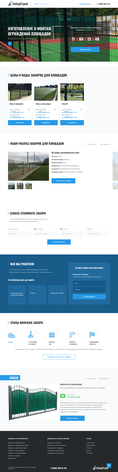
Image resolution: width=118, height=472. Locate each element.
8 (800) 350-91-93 (104, 4)
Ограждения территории (55, 450)
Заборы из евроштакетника (17, 448)
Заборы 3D (11, 458)
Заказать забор (85, 49)
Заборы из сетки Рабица (16, 450)
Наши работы (91, 445)
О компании (90, 443)
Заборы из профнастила (16, 443)
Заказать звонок (89, 296)
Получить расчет (59, 242)
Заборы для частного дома (56, 445)
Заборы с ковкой (14, 456)
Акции (88, 450)
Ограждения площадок (55, 448)
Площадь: (40, 229)
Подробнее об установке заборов (59, 357)
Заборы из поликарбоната (17, 453)
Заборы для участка (54, 443)
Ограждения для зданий (55, 453)
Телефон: (90, 229)
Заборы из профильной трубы (18, 445)
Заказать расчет (72, 418)
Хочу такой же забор (63, 181)
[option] (59, 170)
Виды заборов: (13, 229)
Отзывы (89, 448)
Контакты (89, 453)
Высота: (65, 229)
